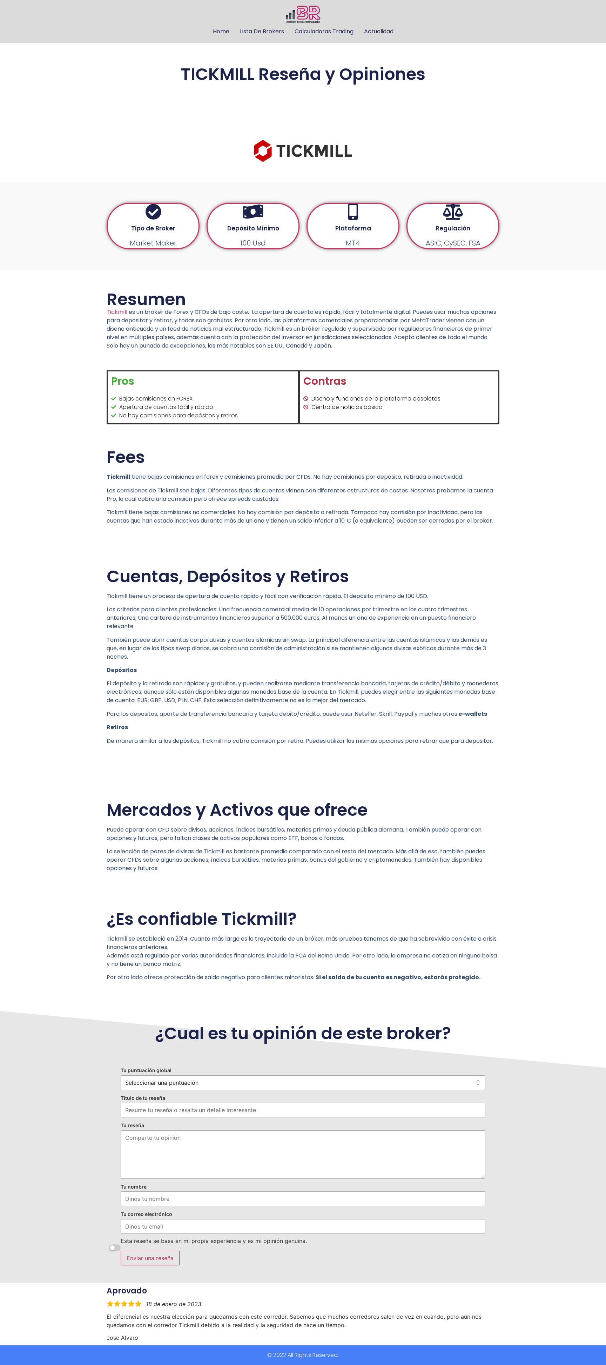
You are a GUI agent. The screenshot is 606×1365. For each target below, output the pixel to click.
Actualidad (378, 31)
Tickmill (117, 312)
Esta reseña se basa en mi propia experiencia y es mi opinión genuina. (214, 1241)
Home (221, 31)
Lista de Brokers (262, 31)
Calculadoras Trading (324, 31)
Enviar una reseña (150, 1258)
